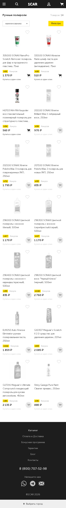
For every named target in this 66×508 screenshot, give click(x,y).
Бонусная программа (33, 442)
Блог (33, 454)
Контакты (33, 460)
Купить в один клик (12, 79)
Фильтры (56, 23)
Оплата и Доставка (33, 436)
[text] (49, 4)
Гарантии (33, 448)
